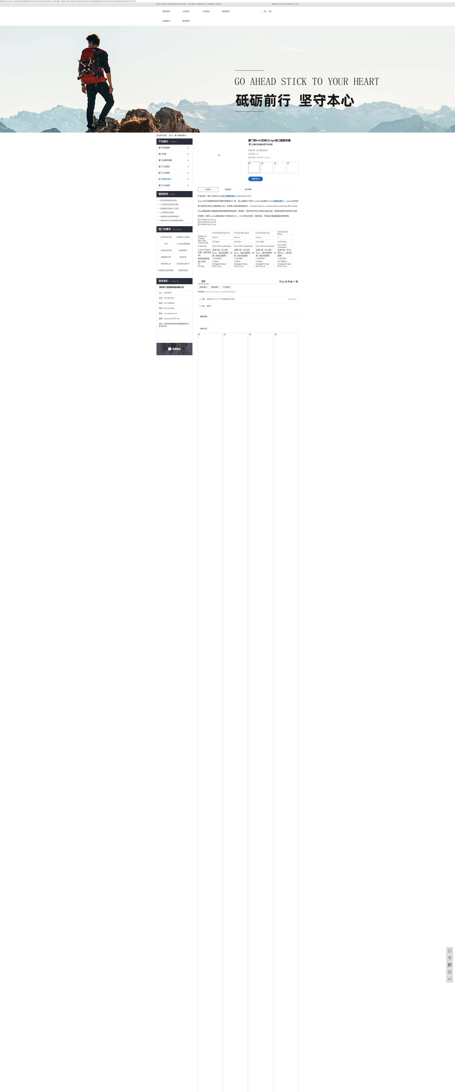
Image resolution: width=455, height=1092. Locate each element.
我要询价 (255, 179)
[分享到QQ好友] (289, 282)
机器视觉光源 (166, 257)
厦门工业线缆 (164, 185)
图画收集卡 (214, 287)
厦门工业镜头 (164, 167)
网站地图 (288, 4)
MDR (166, 244)
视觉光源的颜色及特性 (168, 200)
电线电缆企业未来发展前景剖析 (172, 220)
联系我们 (186, 21)
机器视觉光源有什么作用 (169, 208)
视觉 (170, 4)
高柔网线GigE (166, 264)
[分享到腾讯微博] (294, 282)
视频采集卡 (203, 287)
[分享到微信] (286, 282)
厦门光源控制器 (165, 160)
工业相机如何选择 (167, 212)
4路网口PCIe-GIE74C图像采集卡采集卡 (221, 299)
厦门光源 (162, 154)
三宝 (167, 4)
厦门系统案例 (164, 148)
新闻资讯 (226, 11)
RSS (293, 4)
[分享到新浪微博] (283, 282)
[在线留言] (449, 972)
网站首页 (166, 11)
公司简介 (186, 11)
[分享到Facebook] (297, 282)
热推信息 (275, 4)
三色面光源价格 (166, 250)
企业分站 (281, 4)
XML (297, 4)
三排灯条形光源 (166, 237)
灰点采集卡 (226, 287)
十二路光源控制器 (183, 244)
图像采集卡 (183, 250)
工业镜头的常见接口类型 (169, 204)
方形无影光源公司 (183, 264)
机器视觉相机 (183, 270)
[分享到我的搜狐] (291, 282)
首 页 (171, 135)
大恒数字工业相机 (183, 237)
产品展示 (206, 11)
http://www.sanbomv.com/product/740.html (220, 292)
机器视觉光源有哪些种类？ (170, 216)
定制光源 (183, 257)
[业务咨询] (449, 950)
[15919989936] (449, 957)
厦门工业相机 (164, 173)
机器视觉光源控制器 (165, 270)
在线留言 (166, 21)
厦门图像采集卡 (180, 135)
